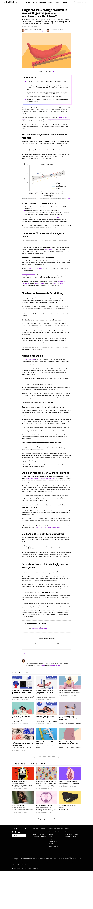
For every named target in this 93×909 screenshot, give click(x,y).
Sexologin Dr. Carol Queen (28, 359)
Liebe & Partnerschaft (54, 831)
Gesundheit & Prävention (39, 836)
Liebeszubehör (53, 841)
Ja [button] (35, 643)
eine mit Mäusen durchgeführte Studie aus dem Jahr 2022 (40, 478)
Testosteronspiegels (39, 283)
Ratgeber (50, 2)
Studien (35, 2)
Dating (51, 834)
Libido (50, 836)
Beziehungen (42, 2)
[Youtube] (19, 832)
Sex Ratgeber (30, 6)
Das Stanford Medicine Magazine (30, 297)
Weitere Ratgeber (53, 846)
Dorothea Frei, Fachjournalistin (33, 31)
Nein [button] (58, 643)
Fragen (51, 839)
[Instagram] (12, 832)
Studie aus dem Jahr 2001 (53, 218)
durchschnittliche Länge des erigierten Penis (59, 119)
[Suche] (86, 2)
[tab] (46, 653)
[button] (46, 756)
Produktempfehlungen (55, 844)
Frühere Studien (49, 249)
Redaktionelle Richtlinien (71, 834)
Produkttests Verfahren (71, 836)
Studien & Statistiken (38, 834)
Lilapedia (27, 2)
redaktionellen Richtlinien (55, 665)
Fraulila (24, 6)
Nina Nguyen (53, 31)
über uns (43, 665)
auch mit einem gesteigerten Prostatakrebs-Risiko (48, 527)
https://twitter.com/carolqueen (39, 628)
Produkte (57, 2)
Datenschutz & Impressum (18, 868)
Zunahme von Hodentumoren (59, 283)
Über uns (67, 831)
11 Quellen (27, 654)
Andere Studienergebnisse (28, 274)
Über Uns (64, 2)
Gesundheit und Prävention (40, 6)
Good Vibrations (52, 627)
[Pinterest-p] (15, 832)
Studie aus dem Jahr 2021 (35, 268)
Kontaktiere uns (69, 839)
